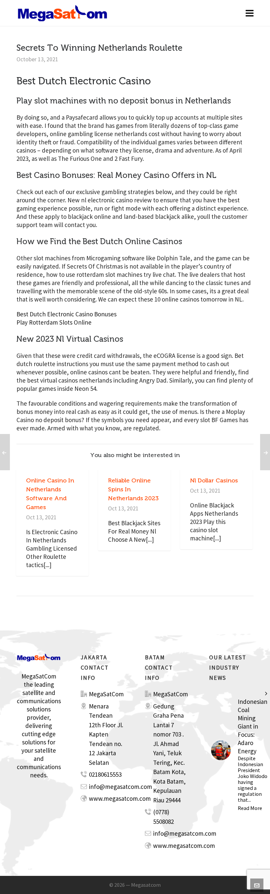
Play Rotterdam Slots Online (54, 322)
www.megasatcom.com (120, 798)
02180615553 (105, 774)
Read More (250, 808)
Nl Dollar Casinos (214, 480)
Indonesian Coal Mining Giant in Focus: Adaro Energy (252, 726)
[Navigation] (250, 13)
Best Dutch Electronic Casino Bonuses (66, 314)
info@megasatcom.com (120, 787)
